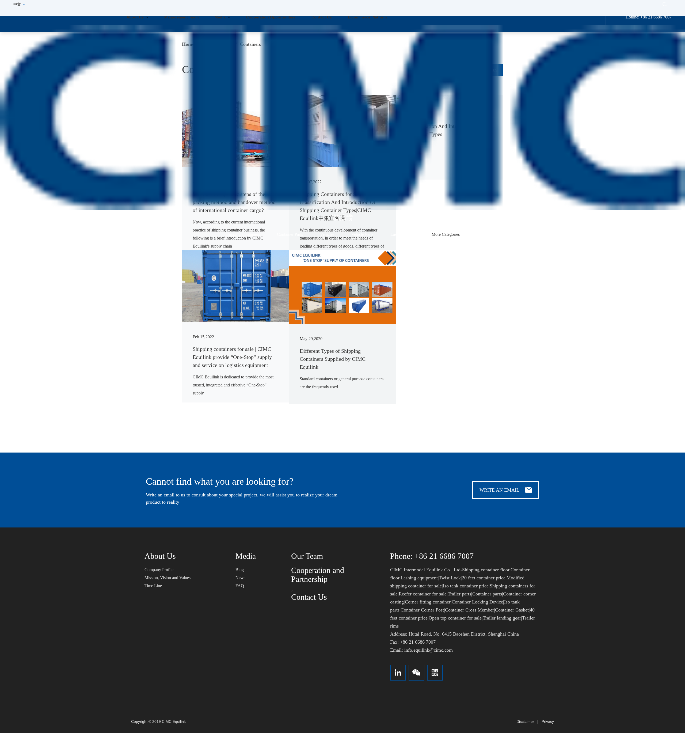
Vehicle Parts (362, 234)
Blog (239, 569)
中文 (17, 4)
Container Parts (290, 234)
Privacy (548, 721)
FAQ (239, 585)
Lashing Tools (402, 234)
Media (221, 17)
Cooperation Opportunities (270, 17)
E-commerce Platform (367, 17)
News (240, 577)
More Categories (446, 234)
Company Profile (158, 569)
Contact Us (321, 17)
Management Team (181, 17)
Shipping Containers (242, 234)
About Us (136, 17)
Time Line (153, 585)
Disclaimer (525, 721)
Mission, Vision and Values (167, 577)
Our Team (307, 556)
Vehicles (327, 234)
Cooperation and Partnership (317, 574)
